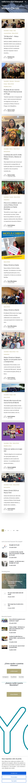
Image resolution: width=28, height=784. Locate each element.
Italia (14, 30)
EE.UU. (10, 484)
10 (13, 530)
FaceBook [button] (14, 676)
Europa (11, 30)
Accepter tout (14, 773)
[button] (25, 1)
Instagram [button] (5, 676)
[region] (14, 770)
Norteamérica (7, 151)
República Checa (7, 86)
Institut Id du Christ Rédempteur (12, 1)
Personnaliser (14, 777)
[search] (22, 1)
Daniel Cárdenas (11, 225)
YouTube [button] (21, 676)
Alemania (11, 81)
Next (17, 530)
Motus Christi (15, 33)
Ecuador (11, 197)
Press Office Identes (12, 281)
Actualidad (6, 30)
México (11, 149)
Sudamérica (6, 199)
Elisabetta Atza (10, 56)
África (10, 443)
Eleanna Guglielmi (11, 467)
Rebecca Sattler (11, 110)
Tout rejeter (14, 781)
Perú (17, 351)
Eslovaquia (17, 81)
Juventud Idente (7, 33)
